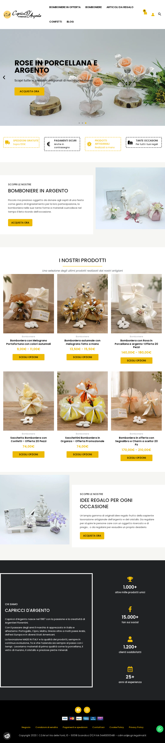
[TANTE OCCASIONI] (130, 142)
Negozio (26, 727)
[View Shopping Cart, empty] (145, 14)
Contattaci (98, 727)
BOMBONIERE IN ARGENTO (38, 190)
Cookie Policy (116, 727)
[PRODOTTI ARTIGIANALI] (89, 144)
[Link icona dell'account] (153, 14)
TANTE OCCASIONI (147, 140)
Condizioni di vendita (46, 727)
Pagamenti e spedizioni (75, 727)
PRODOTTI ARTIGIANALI (102, 142)
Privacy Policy (136, 727)
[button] (160, 14)
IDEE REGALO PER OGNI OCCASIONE (106, 503)
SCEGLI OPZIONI (28, 357)
